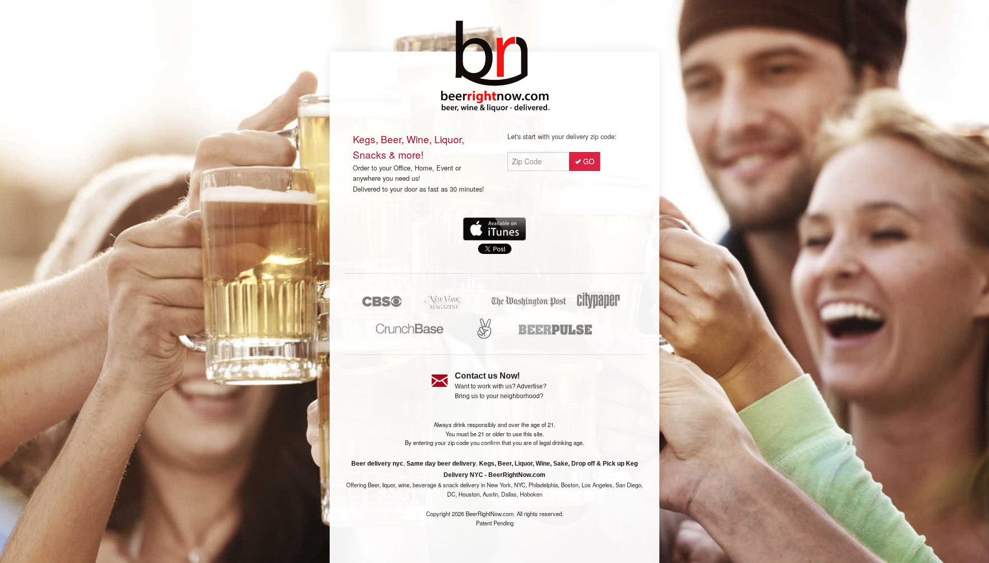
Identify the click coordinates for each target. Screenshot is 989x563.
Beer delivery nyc (377, 463)
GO (588, 161)
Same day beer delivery (441, 463)
